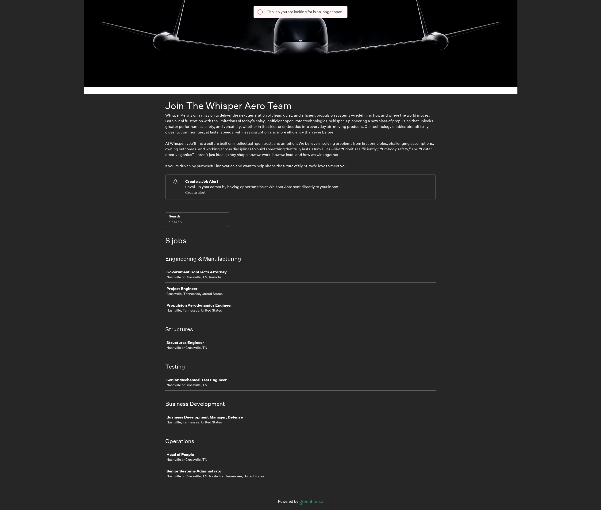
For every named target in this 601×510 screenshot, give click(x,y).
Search (174, 216)
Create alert (195, 192)
